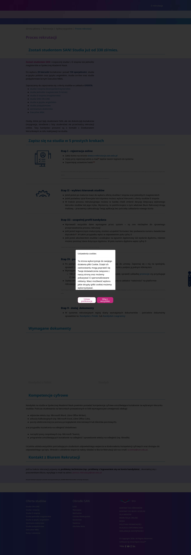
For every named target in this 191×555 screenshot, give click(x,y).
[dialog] (95, 277)
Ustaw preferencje (86, 300)
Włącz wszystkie (105, 300)
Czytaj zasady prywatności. (91, 291)
